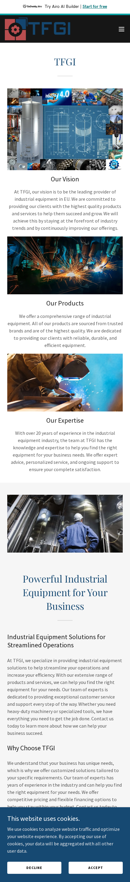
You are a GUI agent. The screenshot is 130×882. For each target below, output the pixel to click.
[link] (39, 29)
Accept (95, 867)
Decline (34, 867)
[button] (121, 29)
